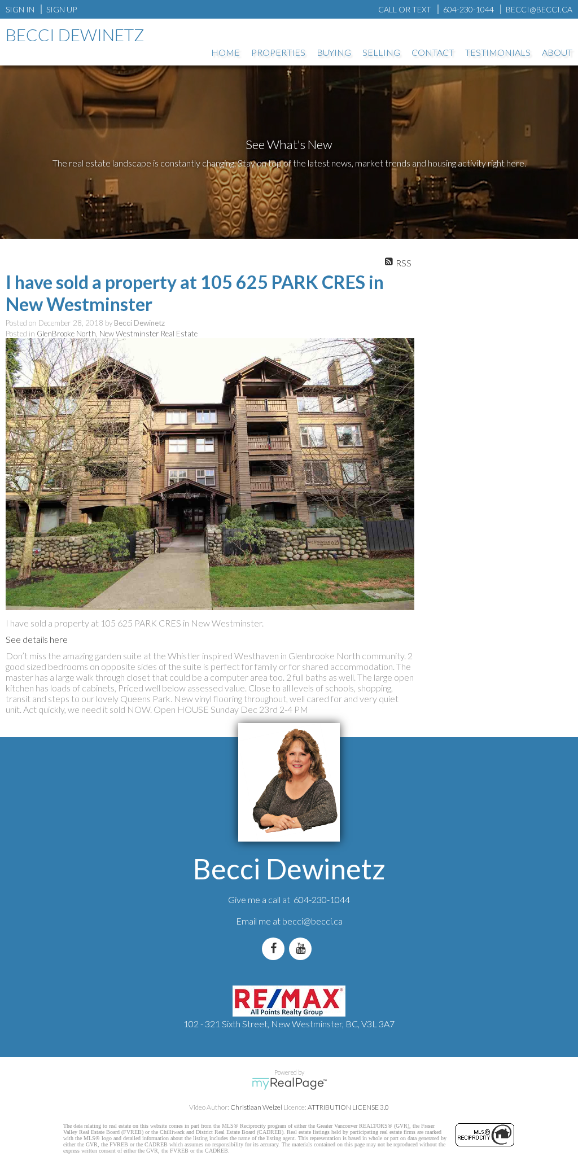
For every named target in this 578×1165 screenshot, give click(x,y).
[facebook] (275, 948)
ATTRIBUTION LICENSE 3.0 (348, 1107)
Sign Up (61, 9)
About (557, 52)
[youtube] (302, 948)
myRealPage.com (289, 1084)
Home (225, 52)
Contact (432, 52)
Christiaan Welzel (256, 1107)
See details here (37, 639)
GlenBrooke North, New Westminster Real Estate (117, 333)
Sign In (20, 9)
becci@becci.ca (312, 921)
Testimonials (498, 52)
